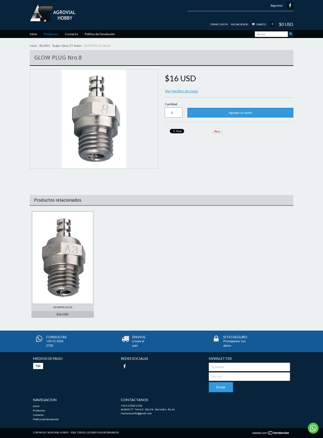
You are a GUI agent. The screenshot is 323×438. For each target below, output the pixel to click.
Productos (51, 34)
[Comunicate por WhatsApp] (313, 428)
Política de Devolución (100, 34)
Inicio (33, 34)
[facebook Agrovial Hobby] (124, 366)
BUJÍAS (45, 45)
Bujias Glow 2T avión (67, 45)
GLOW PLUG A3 (62, 307)
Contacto (71, 34)
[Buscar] (291, 34)
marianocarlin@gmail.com (136, 413)
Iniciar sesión (239, 24)
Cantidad (171, 104)
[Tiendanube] (271, 434)
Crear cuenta (219, 24)
